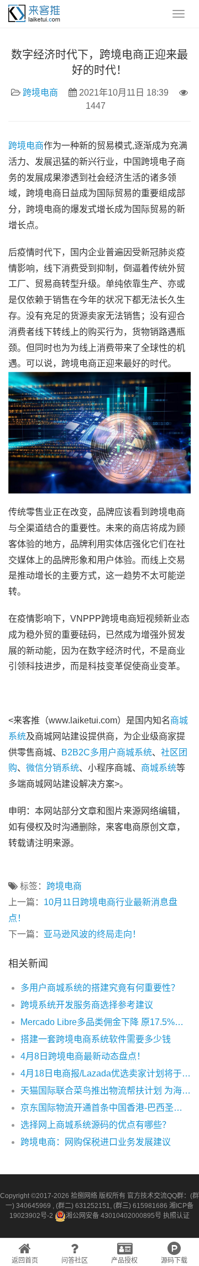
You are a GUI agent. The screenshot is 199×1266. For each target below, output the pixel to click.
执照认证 (176, 1216)
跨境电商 (40, 92)
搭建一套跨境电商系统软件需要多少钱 (95, 1039)
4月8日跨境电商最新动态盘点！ (82, 1056)
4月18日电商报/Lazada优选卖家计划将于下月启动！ (105, 1073)
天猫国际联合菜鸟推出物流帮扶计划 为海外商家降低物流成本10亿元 (105, 1090)
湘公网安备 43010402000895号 (113, 1216)
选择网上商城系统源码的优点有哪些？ (95, 1125)
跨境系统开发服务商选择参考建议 (86, 1005)
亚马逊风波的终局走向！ (92, 934)
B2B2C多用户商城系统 (106, 752)
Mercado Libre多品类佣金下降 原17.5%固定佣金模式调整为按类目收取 (105, 1022)
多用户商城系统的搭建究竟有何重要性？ (100, 987)
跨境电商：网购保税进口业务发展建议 (95, 1142)
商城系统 (158, 768)
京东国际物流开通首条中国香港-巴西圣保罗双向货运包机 (105, 1107)
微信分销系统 (52, 768)
